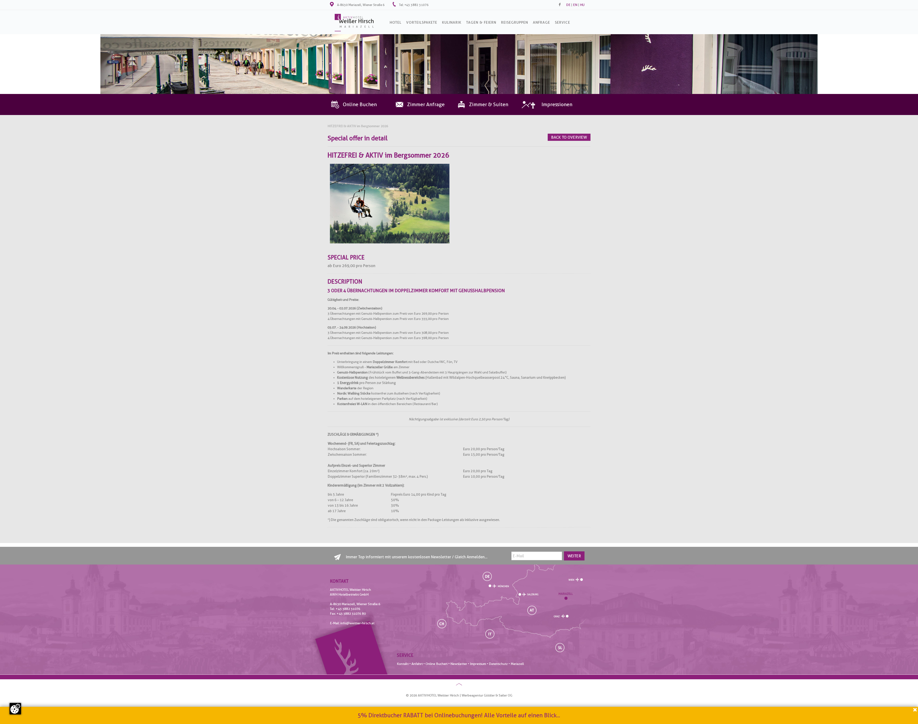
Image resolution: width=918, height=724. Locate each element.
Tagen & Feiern (481, 22)
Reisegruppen (514, 22)
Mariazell (517, 664)
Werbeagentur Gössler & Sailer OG (487, 695)
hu (582, 5)
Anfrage (541, 22)
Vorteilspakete (421, 22)
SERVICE (562, 22)
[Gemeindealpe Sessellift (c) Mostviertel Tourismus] (389, 242)
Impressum (478, 664)
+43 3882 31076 (416, 5)
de (568, 5)
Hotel (395, 22)
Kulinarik (451, 22)
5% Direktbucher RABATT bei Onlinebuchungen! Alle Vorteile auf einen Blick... (459, 715)
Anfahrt (417, 664)
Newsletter (458, 664)
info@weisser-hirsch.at (357, 623)
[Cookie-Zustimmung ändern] (15, 708)
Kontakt (403, 664)
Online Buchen (437, 664)
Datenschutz (498, 664)
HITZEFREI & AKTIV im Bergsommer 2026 (358, 126)
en (575, 5)
